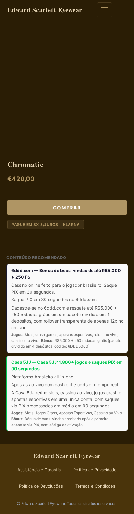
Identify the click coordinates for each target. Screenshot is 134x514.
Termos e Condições (95, 485)
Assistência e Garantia (39, 469)
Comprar (67, 207)
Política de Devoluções (41, 485)
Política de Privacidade (95, 469)
